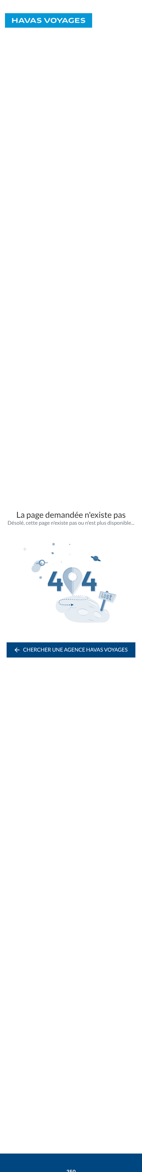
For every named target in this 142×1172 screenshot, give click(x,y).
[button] (135, 20)
